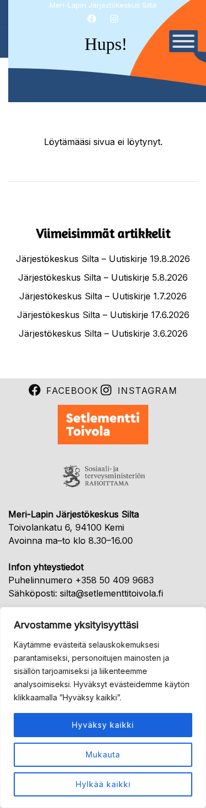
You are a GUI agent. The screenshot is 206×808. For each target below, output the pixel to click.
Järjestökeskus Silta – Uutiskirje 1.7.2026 (103, 296)
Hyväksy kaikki (103, 724)
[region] (103, 707)
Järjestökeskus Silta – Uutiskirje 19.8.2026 (103, 258)
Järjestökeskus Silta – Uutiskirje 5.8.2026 (103, 277)
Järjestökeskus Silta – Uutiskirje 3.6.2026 (103, 333)
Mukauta (103, 754)
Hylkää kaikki (103, 784)
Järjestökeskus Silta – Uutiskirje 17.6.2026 (103, 314)
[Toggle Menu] (183, 41)
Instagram (147, 390)
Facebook (72, 390)
